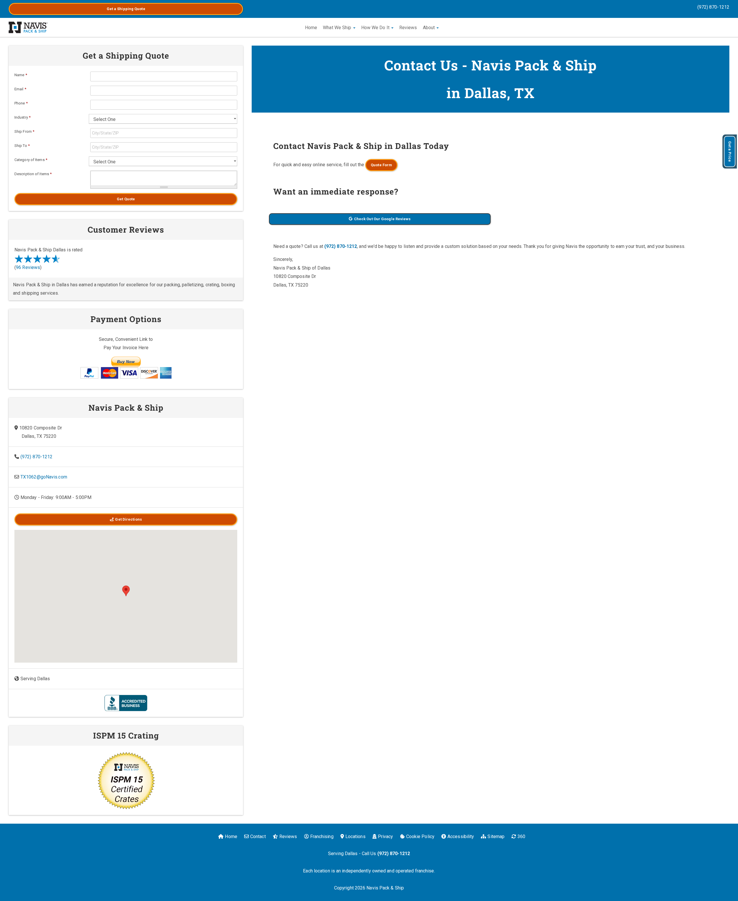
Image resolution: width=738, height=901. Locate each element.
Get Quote (126, 199)
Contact (258, 836)
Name (20, 75)
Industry (22, 117)
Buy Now (126, 361)
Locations (355, 836)
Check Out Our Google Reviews (382, 219)
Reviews (408, 27)
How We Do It (376, 27)
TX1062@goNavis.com (43, 477)
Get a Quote (126, 9)
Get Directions (128, 519)
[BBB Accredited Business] (125, 702)
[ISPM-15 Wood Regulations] (125, 780)
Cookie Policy (420, 836)
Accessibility (460, 836)
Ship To (22, 145)
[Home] (28, 27)
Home (311, 27)
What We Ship (337, 27)
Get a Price (730, 151)
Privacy (385, 836)
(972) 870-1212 (713, 7)
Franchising (322, 836)
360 (521, 836)
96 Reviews (28, 267)
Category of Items (30, 160)
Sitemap (495, 836)
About (429, 27)
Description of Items (33, 174)
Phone (21, 103)
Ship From (24, 131)
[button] (126, 591)
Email (20, 89)
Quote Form (381, 165)
